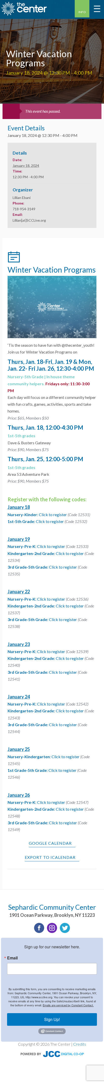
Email (12, 958)
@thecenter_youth (77, 345)
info (82, 12)
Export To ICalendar (50, 857)
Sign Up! (52, 1019)
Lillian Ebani (22, 197)
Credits (79, 1044)
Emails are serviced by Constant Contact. (68, 1005)
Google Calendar (50, 843)
